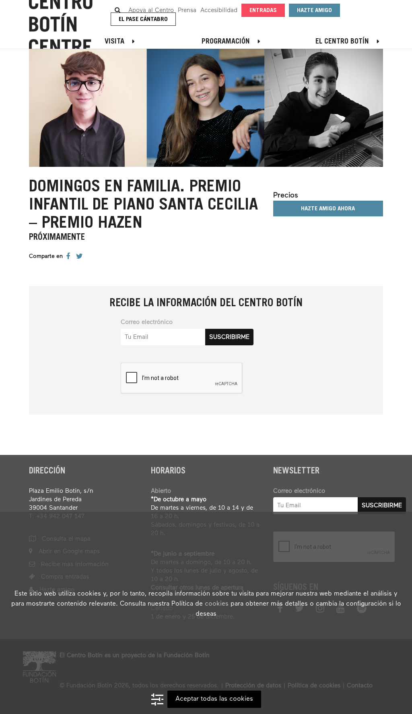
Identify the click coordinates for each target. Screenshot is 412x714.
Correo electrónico (147, 322)
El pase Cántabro (143, 20)
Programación (226, 42)
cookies (217, 604)
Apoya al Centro (151, 10)
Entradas (263, 11)
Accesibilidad (218, 10)
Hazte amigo (314, 11)
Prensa (187, 10)
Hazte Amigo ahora (328, 209)
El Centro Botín (342, 42)
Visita (114, 42)
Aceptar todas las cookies (214, 699)
